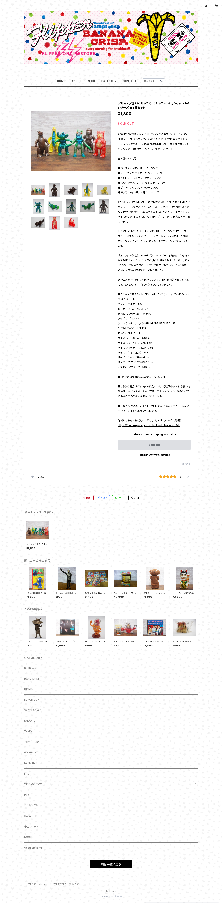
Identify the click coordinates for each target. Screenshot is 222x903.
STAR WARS (31, 668)
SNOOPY (29, 720)
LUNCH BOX (32, 699)
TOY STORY (32, 741)
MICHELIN (30, 752)
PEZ (26, 794)
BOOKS (28, 837)
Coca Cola (30, 815)
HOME (61, 81)
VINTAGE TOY (33, 784)
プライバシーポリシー (37, 884)
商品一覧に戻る (111, 864)
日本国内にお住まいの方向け (154, 455)
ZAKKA (28, 731)
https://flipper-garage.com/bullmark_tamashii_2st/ (149, 425)
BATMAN (29, 763)
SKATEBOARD (33, 710)
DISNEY (29, 689)
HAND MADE (32, 678)
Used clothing (33, 847)
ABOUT (76, 81)
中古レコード (31, 826)
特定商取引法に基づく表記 (66, 884)
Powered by (107, 896)
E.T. (26, 773)
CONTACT (129, 81)
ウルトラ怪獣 (31, 805)
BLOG (91, 81)
